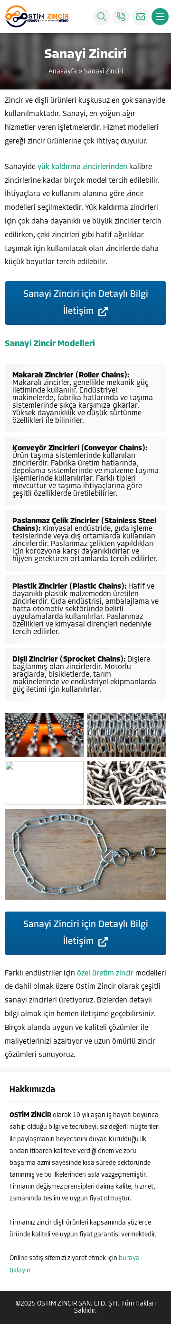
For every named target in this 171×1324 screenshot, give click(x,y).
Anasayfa (62, 71)
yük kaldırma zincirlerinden (82, 167)
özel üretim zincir (105, 973)
